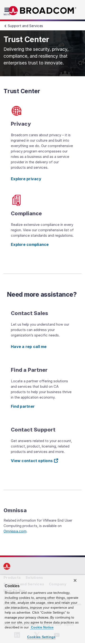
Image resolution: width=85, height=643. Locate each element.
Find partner (23, 406)
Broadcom (42, 10)
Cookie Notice (42, 627)
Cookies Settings (41, 637)
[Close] (75, 580)
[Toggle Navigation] (8, 11)
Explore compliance (30, 244)
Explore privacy (26, 178)
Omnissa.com (15, 531)
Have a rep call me (29, 346)
